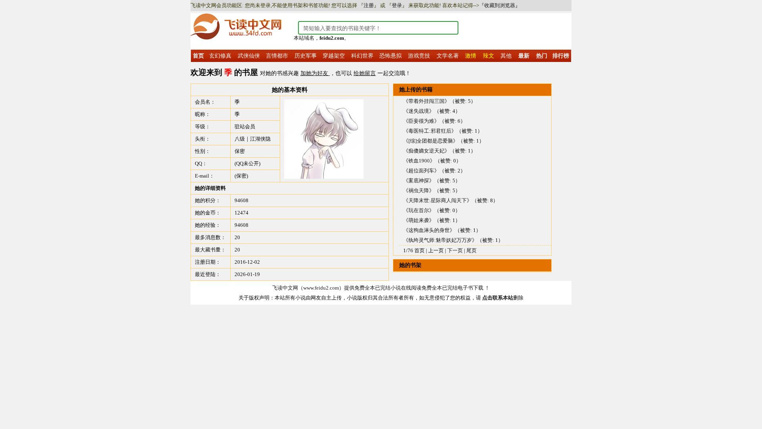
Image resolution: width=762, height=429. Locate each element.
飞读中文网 (285, 288)
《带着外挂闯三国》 (426, 101)
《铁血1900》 (419, 161)
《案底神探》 (418, 181)
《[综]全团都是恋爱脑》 (430, 141)
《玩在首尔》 (418, 210)
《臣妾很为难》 (421, 121)
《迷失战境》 (418, 111)
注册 (369, 5)
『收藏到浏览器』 (499, 5)
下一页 (455, 250)
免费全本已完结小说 (377, 288)
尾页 (471, 250)
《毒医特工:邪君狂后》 (429, 131)
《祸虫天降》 (418, 190)
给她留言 (365, 73)
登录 (397, 5)
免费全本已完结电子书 (447, 288)
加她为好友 (315, 73)
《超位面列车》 (421, 171)
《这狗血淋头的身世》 (429, 230)
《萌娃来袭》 (418, 220)
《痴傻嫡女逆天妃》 (426, 151)
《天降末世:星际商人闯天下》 (437, 200)
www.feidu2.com (321, 288)
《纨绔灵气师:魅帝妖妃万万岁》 (440, 240)
